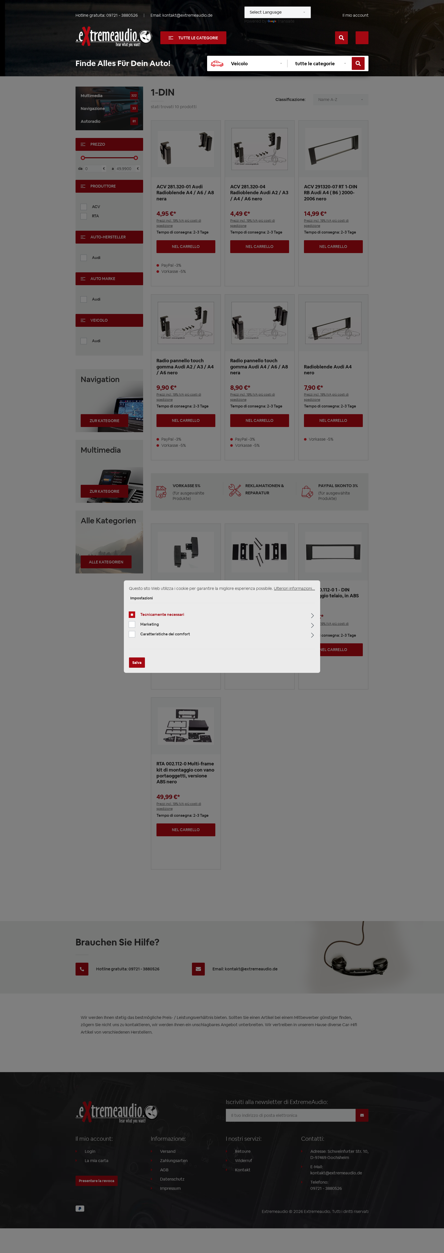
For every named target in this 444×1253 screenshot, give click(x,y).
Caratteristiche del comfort (165, 634)
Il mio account (355, 15)
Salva (137, 662)
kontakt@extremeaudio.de (187, 15)
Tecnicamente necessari (162, 614)
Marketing (149, 624)
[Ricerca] (341, 37)
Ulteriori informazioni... (294, 588)
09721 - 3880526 (122, 15)
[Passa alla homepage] (114, 36)
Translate (285, 21)
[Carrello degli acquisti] (362, 37)
